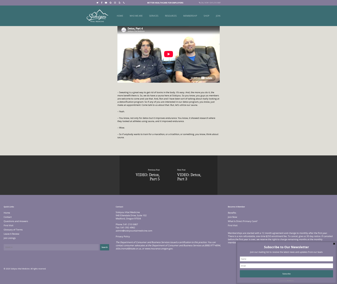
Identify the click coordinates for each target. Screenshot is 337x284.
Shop (206, 16)
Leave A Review (11, 233)
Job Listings (10, 238)
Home (120, 16)
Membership (190, 16)
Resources (171, 16)
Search (104, 247)
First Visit (8, 225)
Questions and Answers (16, 221)
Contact (8, 216)
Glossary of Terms (13, 229)
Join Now (232, 216)
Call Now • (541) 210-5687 (210, 3)
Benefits (232, 212)
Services (153, 16)
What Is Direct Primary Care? (242, 221)
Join (218, 16)
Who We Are (136, 16)
